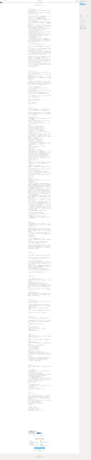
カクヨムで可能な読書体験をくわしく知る (39, 450)
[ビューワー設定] (76, 1)
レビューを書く (82, 4)
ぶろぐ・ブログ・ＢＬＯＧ (83, 1)
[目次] (78, 1)
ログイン (42, 449)
